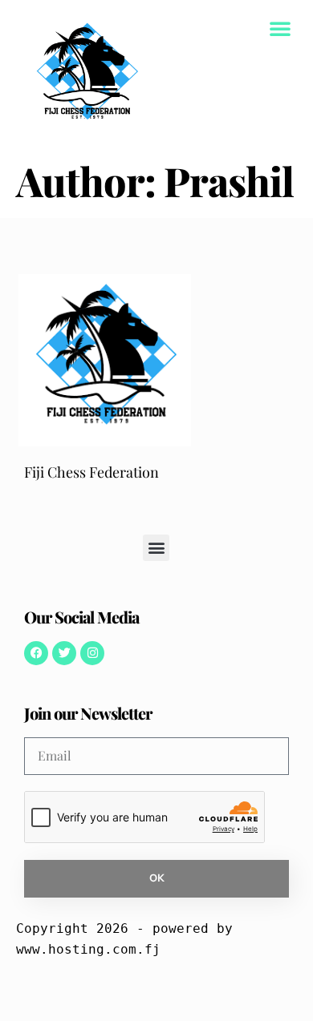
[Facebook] (36, 653)
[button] (280, 28)
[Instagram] (92, 653)
